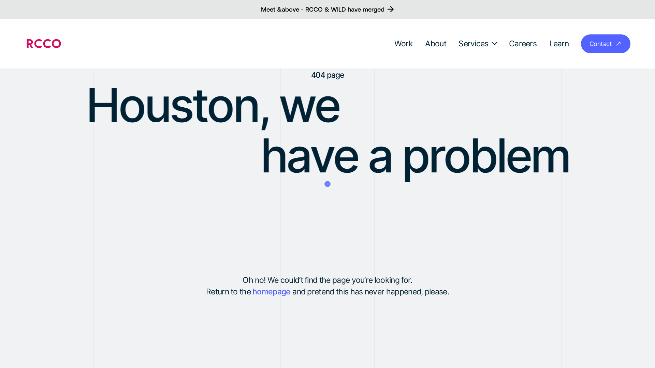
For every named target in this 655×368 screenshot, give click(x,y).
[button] (478, 43)
